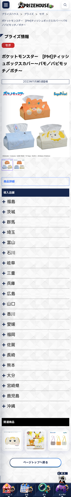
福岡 (11, 334)
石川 (11, 252)
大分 (11, 375)
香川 (11, 314)
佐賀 (11, 344)
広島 (11, 293)
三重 (11, 273)
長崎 (11, 355)
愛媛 (11, 324)
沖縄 (11, 406)
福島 (11, 201)
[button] (7, 164)
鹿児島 (13, 396)
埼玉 (11, 232)
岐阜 (11, 263)
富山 (11, 242)
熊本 (11, 365)
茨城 (11, 212)
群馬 (11, 222)
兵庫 (11, 283)
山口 (11, 304)
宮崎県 (13, 385)
